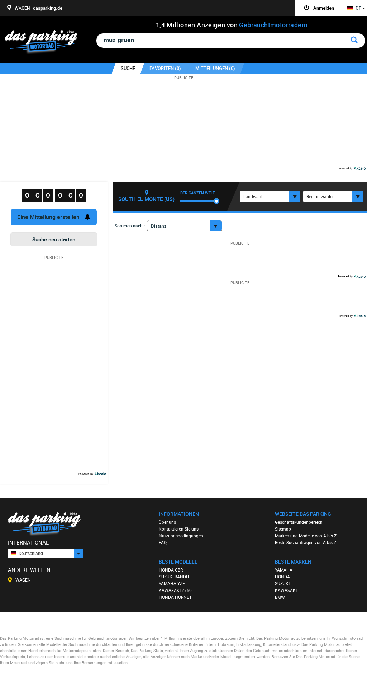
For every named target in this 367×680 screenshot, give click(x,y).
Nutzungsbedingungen (181, 535)
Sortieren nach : (130, 225)
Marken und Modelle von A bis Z (306, 535)
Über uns (167, 522)
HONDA (282, 576)
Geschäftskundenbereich (299, 522)
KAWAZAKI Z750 (175, 590)
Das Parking (45, 42)
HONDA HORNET (175, 597)
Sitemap (283, 529)
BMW (280, 597)
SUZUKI (282, 583)
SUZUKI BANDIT (174, 576)
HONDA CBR (171, 570)
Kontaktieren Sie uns (179, 529)
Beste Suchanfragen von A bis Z (305, 542)
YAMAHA (283, 570)
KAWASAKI (286, 590)
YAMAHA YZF (172, 583)
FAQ (163, 542)
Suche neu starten (53, 239)
